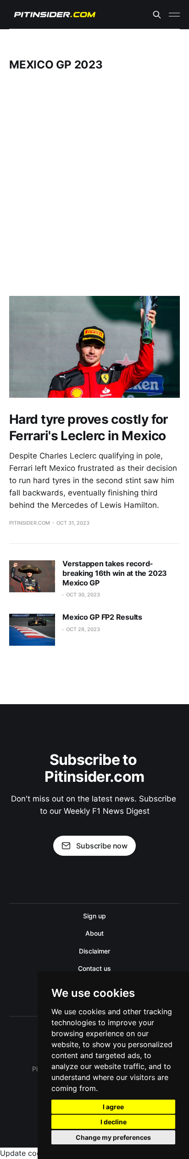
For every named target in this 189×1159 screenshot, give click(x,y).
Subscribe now (102, 845)
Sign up (94, 916)
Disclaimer (94, 951)
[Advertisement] (94, 184)
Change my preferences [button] (113, 1137)
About (94, 933)
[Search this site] (157, 14)
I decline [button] (113, 1122)
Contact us (94, 968)
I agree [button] (113, 1107)
